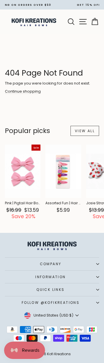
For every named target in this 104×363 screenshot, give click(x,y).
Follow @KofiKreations (50, 302)
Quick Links (50, 289)
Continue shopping (23, 91)
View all (85, 130)
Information (50, 276)
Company (51, 263)
